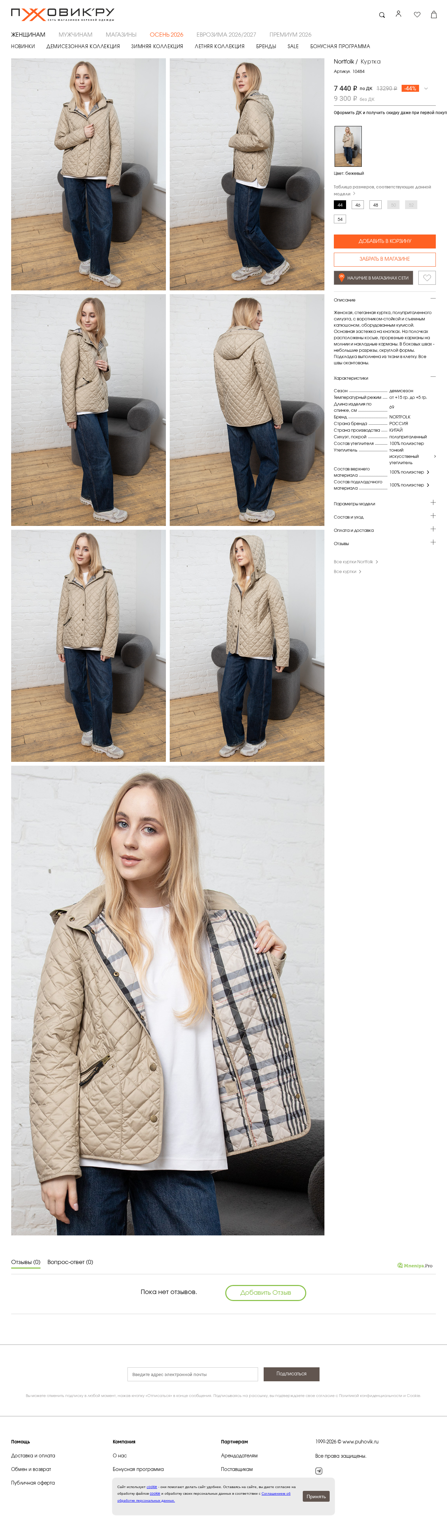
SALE (293, 47)
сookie (152, 1486)
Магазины (121, 35)
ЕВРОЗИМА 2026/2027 (226, 35)
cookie (155, 1493)
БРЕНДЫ (266, 47)
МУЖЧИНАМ (76, 35)
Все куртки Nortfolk (353, 562)
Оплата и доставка (354, 530)
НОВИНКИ (23, 47)
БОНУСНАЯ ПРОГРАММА (340, 47)
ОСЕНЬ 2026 (166, 35)
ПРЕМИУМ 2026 (291, 35)
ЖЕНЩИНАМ (28, 35)
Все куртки (345, 572)
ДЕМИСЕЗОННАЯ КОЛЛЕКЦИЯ (83, 47)
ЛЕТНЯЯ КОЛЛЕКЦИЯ (220, 47)
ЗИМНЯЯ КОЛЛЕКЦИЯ (157, 47)
